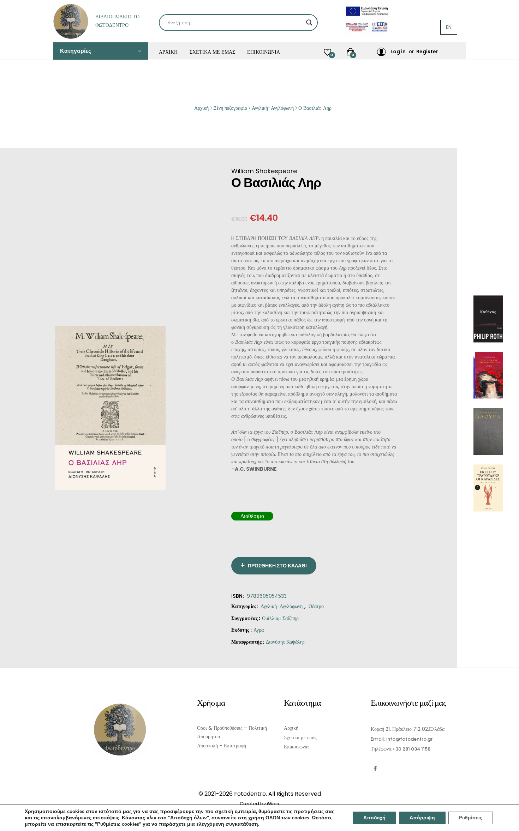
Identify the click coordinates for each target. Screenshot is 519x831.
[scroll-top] (509, 821)
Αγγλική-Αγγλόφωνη (282, 606)
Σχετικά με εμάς (212, 51)
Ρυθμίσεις (470, 817)
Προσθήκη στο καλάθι (277, 565)
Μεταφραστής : (247, 641)
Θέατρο (316, 606)
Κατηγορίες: (244, 606)
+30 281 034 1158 (411, 749)
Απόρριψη (422, 817)
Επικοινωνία (263, 51)
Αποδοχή (374, 817)
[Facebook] (375, 768)
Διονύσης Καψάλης (285, 641)
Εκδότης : (241, 629)
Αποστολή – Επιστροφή (221, 745)
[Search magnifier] (309, 23)
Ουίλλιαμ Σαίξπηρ (280, 618)
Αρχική (168, 51)
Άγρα (258, 629)
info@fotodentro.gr (409, 739)
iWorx (273, 804)
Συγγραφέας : (245, 618)
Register (427, 51)
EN (449, 27)
